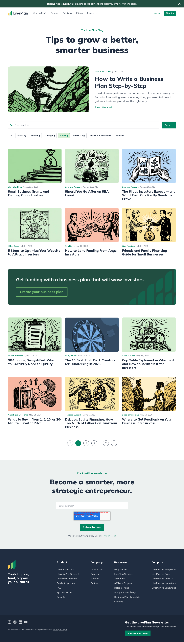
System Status (65, 592)
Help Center (120, 569)
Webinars (119, 578)
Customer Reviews (67, 578)
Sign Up (170, 13)
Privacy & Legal (60, 629)
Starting (21, 135)
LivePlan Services (123, 574)
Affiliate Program (123, 583)
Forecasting (79, 135)
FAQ (59, 587)
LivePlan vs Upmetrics (164, 583)
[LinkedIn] (20, 622)
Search (169, 125)
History (95, 578)
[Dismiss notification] (179, 3)
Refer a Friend (121, 587)
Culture (94, 583)
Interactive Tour (65, 569)
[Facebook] (15, 622)
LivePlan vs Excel (161, 574)
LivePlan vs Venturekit (164, 587)
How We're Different (68, 574)
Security (61, 596)
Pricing (79, 13)
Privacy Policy (109, 535)
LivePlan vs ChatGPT (163, 578)
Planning (35, 135)
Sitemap (118, 601)
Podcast (120, 135)
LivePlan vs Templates (164, 569)
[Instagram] (9, 622)
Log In (157, 13)
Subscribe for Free (137, 633)
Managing (50, 135)
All (11, 135)
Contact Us (97, 569)
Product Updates (66, 583)
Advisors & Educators (100, 135)
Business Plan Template (127, 596)
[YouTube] (25, 622)
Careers (95, 574)
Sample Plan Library (125, 592)
